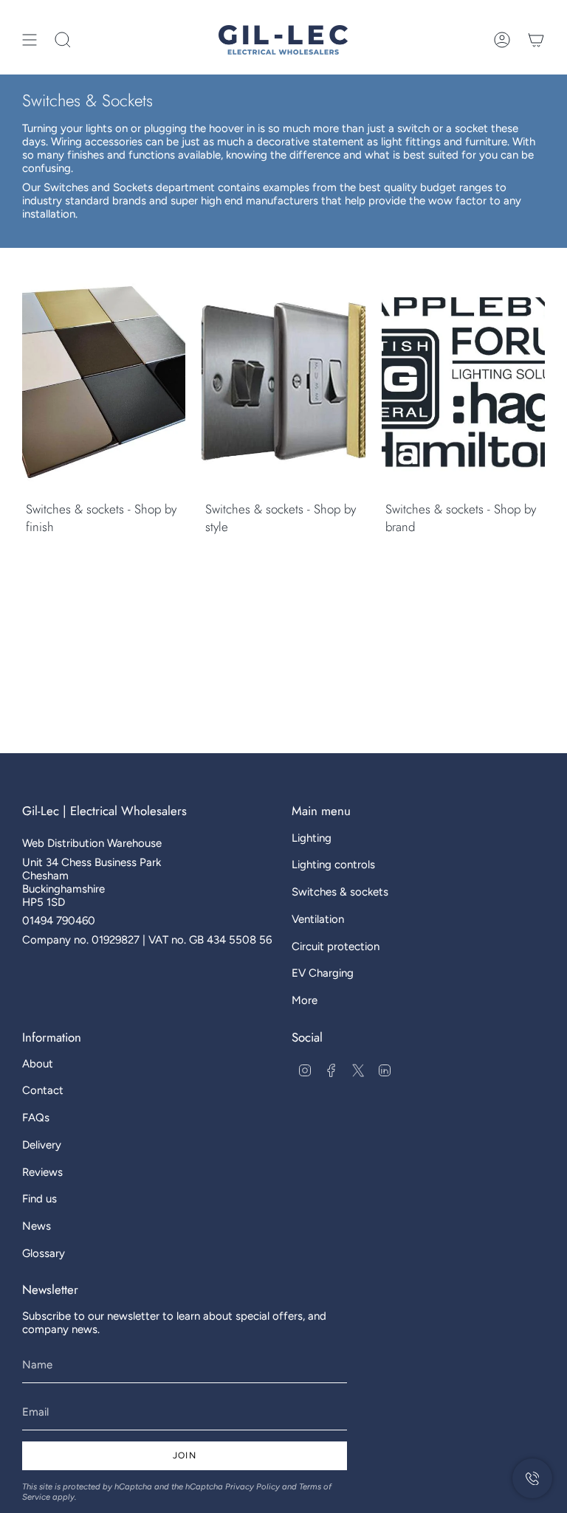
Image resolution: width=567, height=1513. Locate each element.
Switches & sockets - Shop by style (280, 518)
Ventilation (318, 919)
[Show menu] (29, 40)
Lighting (311, 838)
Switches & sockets (340, 892)
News (36, 1226)
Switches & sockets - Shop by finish (101, 518)
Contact (42, 1090)
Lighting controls (333, 864)
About (37, 1063)
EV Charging (323, 973)
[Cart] (536, 40)
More (304, 1000)
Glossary (43, 1253)
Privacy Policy (252, 1486)
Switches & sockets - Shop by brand (460, 518)
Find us (39, 1198)
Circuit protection (335, 946)
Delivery (41, 1145)
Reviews (42, 1172)
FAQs (35, 1117)
